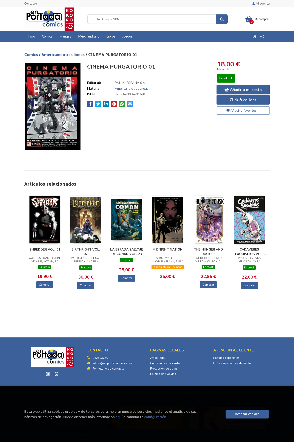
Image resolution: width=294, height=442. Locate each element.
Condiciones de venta (165, 363)
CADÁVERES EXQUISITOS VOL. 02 (249, 251)
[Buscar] (222, 19)
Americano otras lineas (64, 54)
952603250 (100, 358)
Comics (31, 54)
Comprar (45, 285)
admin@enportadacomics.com (113, 363)
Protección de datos (164, 369)
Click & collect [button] (243, 99)
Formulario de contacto (108, 369)
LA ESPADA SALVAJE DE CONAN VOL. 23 (126, 251)
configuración (155, 416)
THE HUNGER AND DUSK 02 (208, 251)
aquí (119, 416)
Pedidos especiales (226, 358)
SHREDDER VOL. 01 (44, 249)
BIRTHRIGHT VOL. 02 (85, 251)
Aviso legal (158, 358)
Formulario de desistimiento (232, 363)
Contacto (30, 4)
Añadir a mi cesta (245, 89)
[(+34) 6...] (262, 36)
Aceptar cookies (247, 414)
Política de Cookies (163, 374)
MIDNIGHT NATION (168, 249)
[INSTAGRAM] (253, 36)
